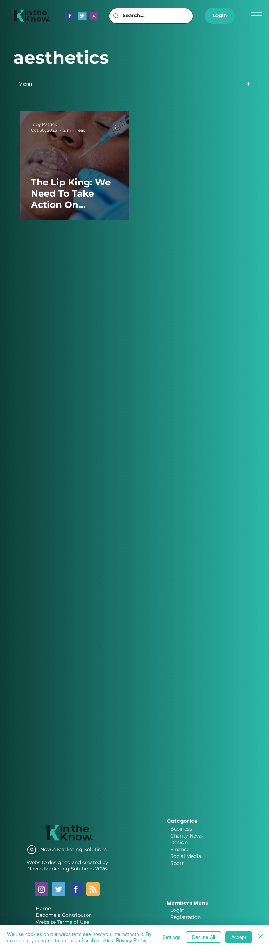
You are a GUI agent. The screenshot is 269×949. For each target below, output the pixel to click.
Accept (238, 937)
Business (181, 829)
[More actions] (117, 127)
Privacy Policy (131, 940)
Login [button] (177, 910)
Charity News (186, 836)
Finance (179, 849)
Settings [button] (171, 937)
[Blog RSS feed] (93, 889)
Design (179, 842)
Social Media (185, 856)
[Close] (260, 937)
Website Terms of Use (62, 922)
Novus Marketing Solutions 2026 (67, 869)
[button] (219, 16)
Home (43, 908)
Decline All (203, 937)
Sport (177, 863)
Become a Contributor (63, 915)
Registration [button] (185, 917)
